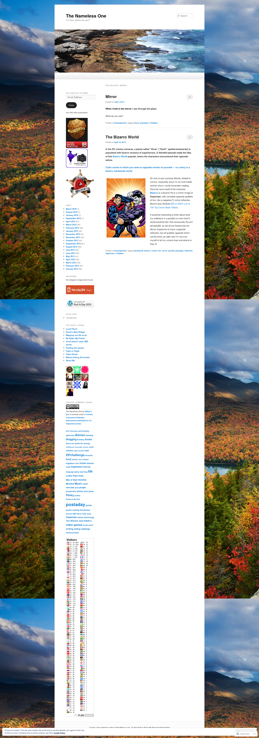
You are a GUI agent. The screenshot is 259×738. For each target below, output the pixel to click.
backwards (138, 250)
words (85, 525)
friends (74, 459)
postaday (144, 123)
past (77, 487)
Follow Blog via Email (77, 93)
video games (74, 525)
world (90, 525)
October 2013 (72, 240)
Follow (71, 105)
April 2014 (70, 221)
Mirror (111, 96)
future (86, 459)
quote (89, 505)
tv (91, 520)
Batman (80, 435)
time (81, 520)
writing (69, 528)
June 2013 (70, 253)
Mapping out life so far (76, 335)
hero (77, 463)
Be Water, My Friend (75, 338)
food (68, 459)
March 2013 (71, 262)
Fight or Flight (72, 351)
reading (75, 510)
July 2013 (70, 249)
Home (69, 75)
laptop (76, 472)
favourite (89, 455)
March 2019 (71, 208)
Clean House (72, 354)
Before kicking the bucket (77, 357)
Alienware (74, 431)
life (90, 471)
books (88, 439)
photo (80, 491)
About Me (81, 75)
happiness (70, 463)
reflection (188, 250)
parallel (171, 250)
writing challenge (82, 528)
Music (78, 483)
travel (87, 520)
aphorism (70, 435)
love (80, 475)
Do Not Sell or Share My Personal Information (150, 727)
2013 (68, 431)
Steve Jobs (81, 513)
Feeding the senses (75, 347)
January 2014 (72, 231)
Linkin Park (72, 475)
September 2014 (73, 218)
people (82, 487)
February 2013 (72, 265)
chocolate (78, 447)
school (69, 513)
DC (159, 250)
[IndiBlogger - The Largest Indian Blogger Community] (77, 167)
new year (70, 487)
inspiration (76, 466)
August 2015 (71, 212)
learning (83, 471)
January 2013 (72, 268)
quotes (69, 510)
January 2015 (72, 215)
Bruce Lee (70, 443)
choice (85, 447)
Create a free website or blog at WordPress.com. (110, 727)
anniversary (83, 430)
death (87, 450)
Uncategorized (120, 123)
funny (80, 459)
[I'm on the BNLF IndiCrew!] (80, 197)
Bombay (80, 439)
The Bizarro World (122, 137)
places (91, 491)
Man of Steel (71, 479)
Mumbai (70, 483)
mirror (136, 123)
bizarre (147, 250)
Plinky (70, 495)
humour (90, 463)
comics (154, 250)
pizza (86, 491)
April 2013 (70, 259)
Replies (154, 123)
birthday (89, 435)
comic (91, 447)
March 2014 (71, 224)
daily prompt (79, 451)
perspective (71, 491)
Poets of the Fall (73, 499)
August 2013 (71, 246)
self (74, 513)
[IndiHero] (77, 147)
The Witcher (72, 520)
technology (89, 517)
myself (85, 484)
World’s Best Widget (75, 332)
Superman (110, 253)
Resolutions (85, 510)
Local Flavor (71, 328)
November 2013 (73, 237)
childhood (70, 447)
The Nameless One (86, 15)
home (83, 463)
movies (82, 479)
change (86, 443)
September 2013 (73, 243)
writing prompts (72, 532)
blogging (71, 439)
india (68, 467)
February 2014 (72, 227)
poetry (77, 495)
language (70, 471)
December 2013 (73, 234)
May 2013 (70, 256)
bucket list (78, 443)
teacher (80, 517)
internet (87, 466)
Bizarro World (120, 156)
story (89, 513)
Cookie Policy (59, 733)
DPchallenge (75, 455)
